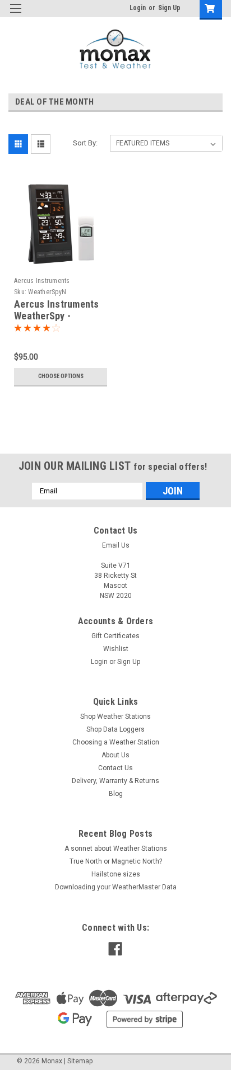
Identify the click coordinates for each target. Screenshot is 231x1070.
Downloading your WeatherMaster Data (116, 887)
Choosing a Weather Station (115, 742)
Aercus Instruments (42, 281)
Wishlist (115, 649)
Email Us (116, 545)
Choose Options (61, 376)
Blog (116, 794)
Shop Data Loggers (115, 729)
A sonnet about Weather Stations (115, 848)
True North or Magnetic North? (116, 861)
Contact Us (115, 768)
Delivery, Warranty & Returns (115, 781)
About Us (115, 755)
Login (138, 8)
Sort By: (85, 143)
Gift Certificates (115, 636)
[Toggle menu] (15, 15)
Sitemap (80, 1061)
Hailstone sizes (115, 874)
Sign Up (169, 8)
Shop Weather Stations (115, 716)
